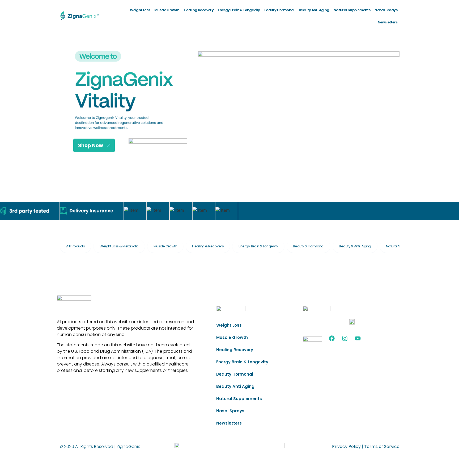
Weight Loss (140, 10)
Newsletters (387, 22)
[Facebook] (332, 338)
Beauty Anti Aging (314, 10)
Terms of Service (382, 446)
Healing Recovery (199, 10)
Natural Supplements (352, 10)
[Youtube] (358, 338)
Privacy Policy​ (346, 446)
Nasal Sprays (386, 10)
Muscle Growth (167, 10)
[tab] (75, 246)
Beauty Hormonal (279, 10)
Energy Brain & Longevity (239, 10)
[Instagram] (345, 338)
